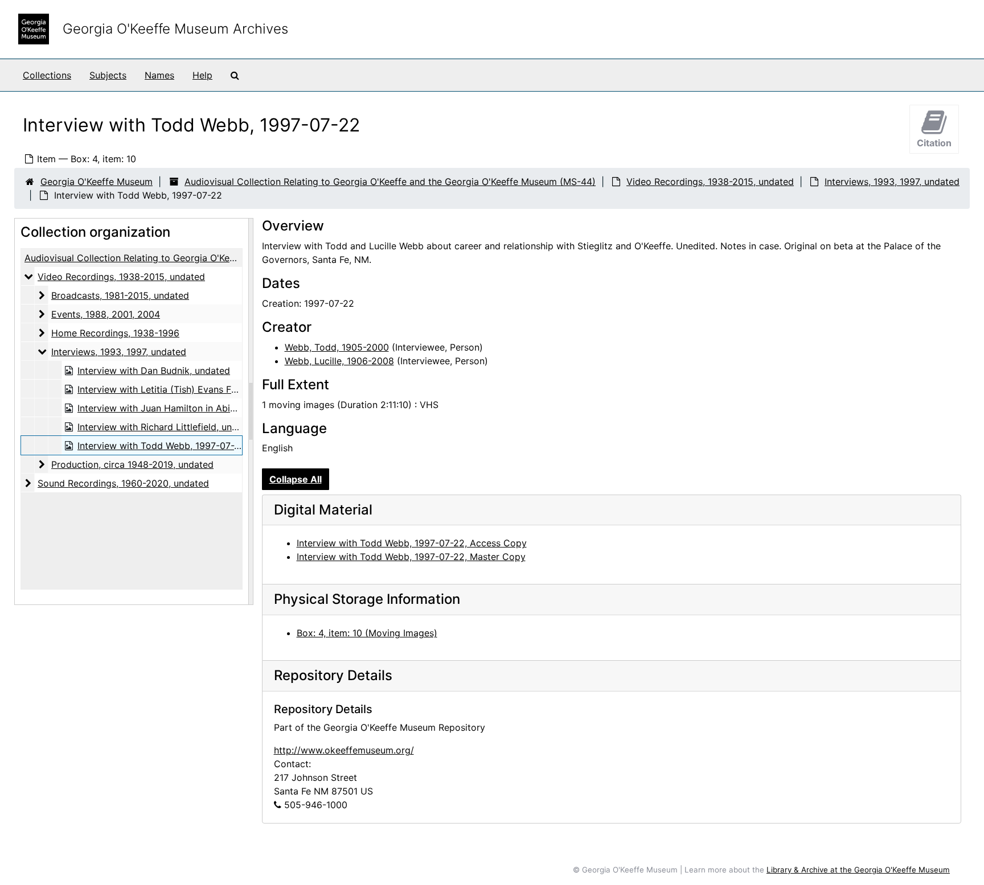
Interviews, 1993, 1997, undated (892, 181)
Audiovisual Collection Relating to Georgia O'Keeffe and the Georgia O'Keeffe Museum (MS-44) (390, 181)
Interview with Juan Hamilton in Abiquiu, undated (183, 408)
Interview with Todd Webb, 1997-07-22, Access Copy (412, 543)
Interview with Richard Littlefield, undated (167, 427)
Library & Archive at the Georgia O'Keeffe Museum (858, 869)
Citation (934, 143)
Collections (47, 75)
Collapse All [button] (295, 479)
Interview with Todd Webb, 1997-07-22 (161, 445)
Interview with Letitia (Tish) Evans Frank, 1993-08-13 (191, 389)
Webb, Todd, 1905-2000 (337, 347)
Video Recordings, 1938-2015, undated (710, 181)
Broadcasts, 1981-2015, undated (120, 295)
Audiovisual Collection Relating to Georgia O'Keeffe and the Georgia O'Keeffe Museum (210, 258)
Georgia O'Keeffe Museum (96, 181)
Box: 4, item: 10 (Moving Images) (367, 633)
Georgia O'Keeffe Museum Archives (175, 28)
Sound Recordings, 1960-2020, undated (123, 483)
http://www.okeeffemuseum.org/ (344, 750)
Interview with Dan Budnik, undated (153, 370)
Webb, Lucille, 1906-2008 (339, 361)
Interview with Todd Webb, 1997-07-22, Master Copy (411, 556)
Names (159, 75)
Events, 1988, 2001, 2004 (105, 314)
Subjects (107, 75)
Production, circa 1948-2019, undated (132, 464)
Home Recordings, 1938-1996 (115, 333)
